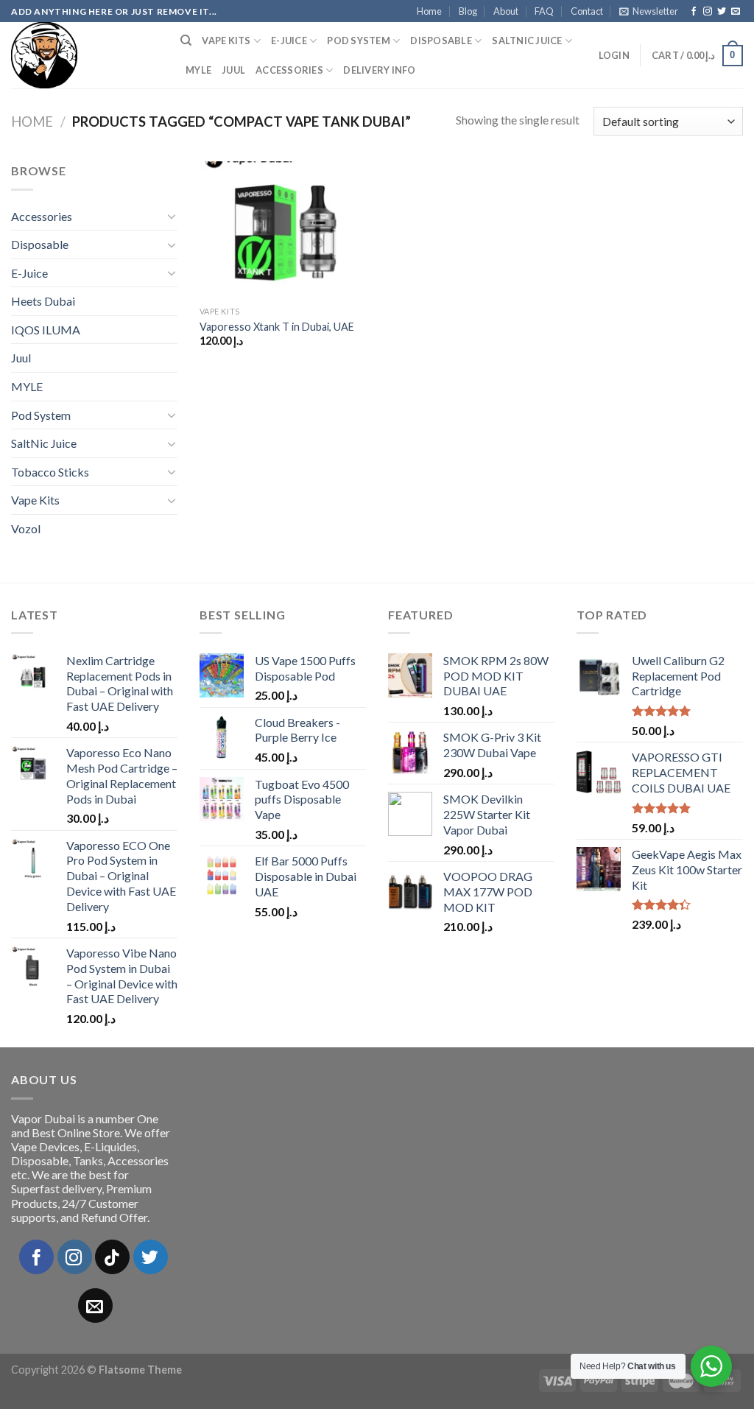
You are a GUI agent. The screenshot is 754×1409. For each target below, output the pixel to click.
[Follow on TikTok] (112, 1257)
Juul (233, 70)
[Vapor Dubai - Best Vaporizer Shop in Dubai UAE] (84, 55)
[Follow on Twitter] (721, 12)
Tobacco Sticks (50, 472)
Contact (587, 11)
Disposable (441, 40)
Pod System (358, 40)
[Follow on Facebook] (693, 12)
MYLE (198, 70)
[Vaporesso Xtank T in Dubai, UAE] (285, 230)
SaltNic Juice (527, 40)
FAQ (544, 11)
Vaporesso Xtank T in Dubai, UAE (277, 326)
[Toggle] (171, 216)
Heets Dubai (43, 301)
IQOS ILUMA (45, 330)
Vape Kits (226, 40)
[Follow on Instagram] (707, 12)
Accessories (289, 70)
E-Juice (289, 40)
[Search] (185, 41)
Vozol (25, 528)
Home (429, 11)
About (505, 11)
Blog (468, 11)
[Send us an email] (735, 12)
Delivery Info (379, 70)
